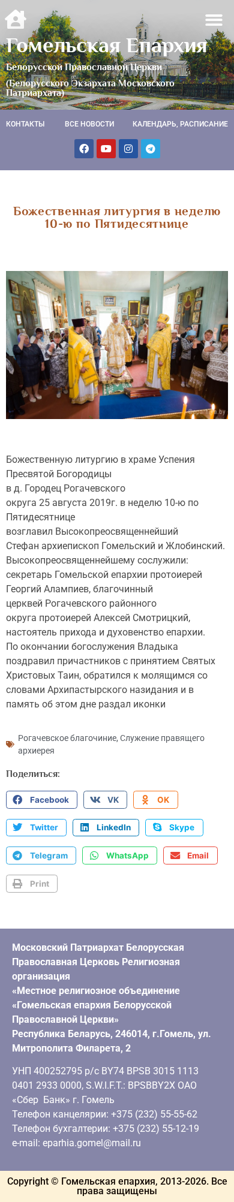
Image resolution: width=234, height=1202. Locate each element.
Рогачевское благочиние (67, 738)
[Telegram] (150, 148)
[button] (214, 20)
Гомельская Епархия (107, 45)
